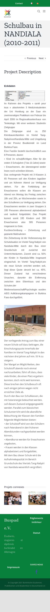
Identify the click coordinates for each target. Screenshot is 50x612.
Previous (31, 58)
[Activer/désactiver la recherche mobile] (38, 11)
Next (41, 58)
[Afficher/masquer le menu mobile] (44, 11)
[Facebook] (36, 572)
